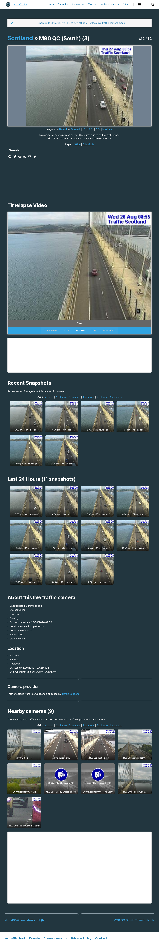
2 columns (61, 397)
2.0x (91, 129)
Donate (34, 938)
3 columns (74, 397)
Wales (91, 4)
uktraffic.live (20, 4)
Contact (101, 938)
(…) (124, 4)
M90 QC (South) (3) (64, 38)
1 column (48, 397)
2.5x (98, 129)
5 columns (102, 397)
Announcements (55, 938)
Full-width (88, 144)
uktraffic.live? (15, 938)
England (62, 4)
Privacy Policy (81, 938)
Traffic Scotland (71, 693)
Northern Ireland (108, 4)
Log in (51, 4)
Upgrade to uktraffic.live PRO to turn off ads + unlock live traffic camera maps (81, 23)
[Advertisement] (79, 177)
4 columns (88, 397)
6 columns (116, 397)
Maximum (107, 129)
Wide (77, 144)
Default (63, 129)
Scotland (76, 4)
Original (75, 129)
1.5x (84, 129)
